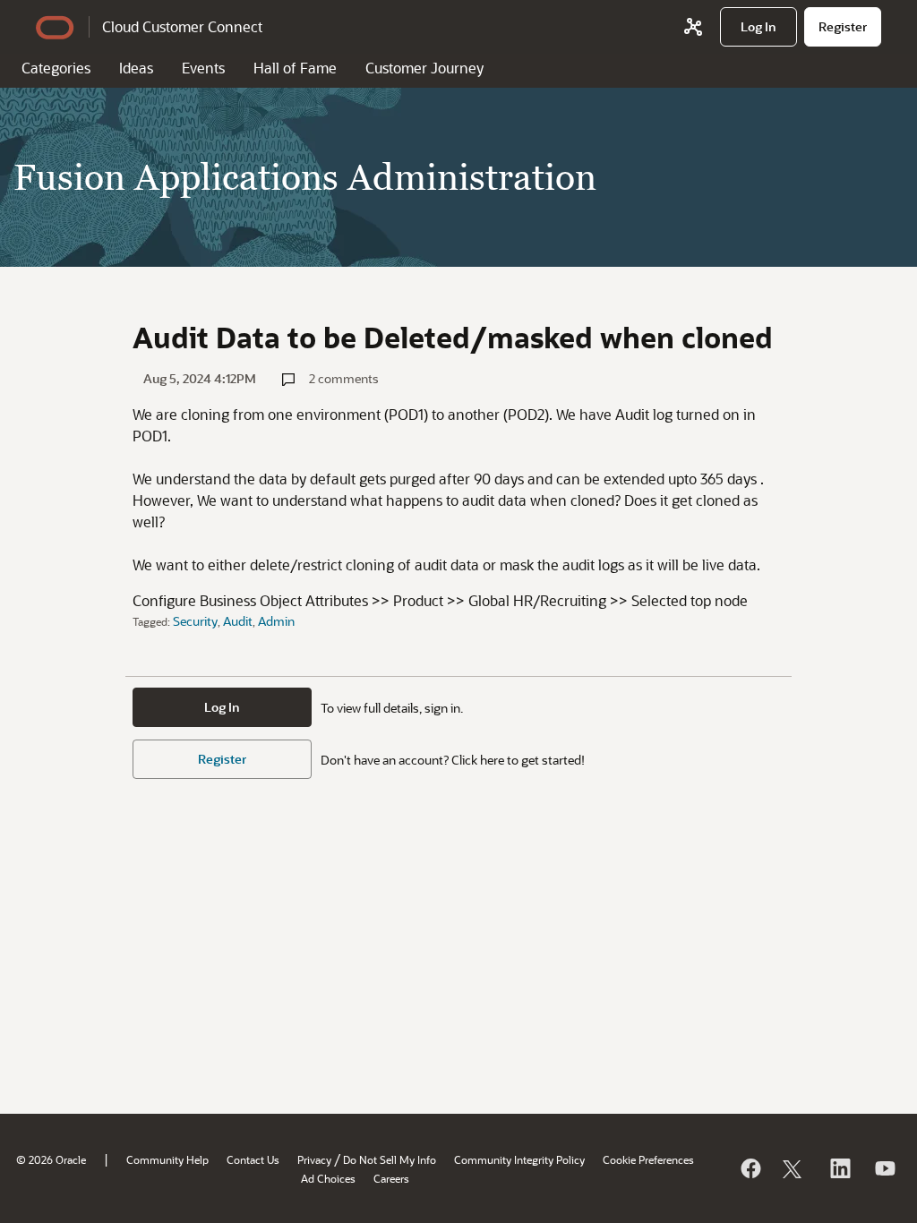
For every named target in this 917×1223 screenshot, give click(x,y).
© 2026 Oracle (51, 1159)
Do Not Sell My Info (389, 1159)
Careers (391, 1178)
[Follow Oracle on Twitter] (794, 1168)
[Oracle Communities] (693, 27)
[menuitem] (758, 27)
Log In (222, 706)
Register (222, 758)
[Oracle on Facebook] (749, 1168)
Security (195, 620)
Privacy (314, 1159)
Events (203, 67)
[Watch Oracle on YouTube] (884, 1168)
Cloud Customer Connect (182, 26)
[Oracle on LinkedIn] (839, 1168)
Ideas (136, 67)
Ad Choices (328, 1178)
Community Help (167, 1159)
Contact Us (253, 1159)
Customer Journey (424, 67)
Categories (55, 67)
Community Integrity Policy (519, 1159)
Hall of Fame (295, 67)
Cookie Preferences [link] (648, 1159)
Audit (238, 620)
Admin (276, 620)
